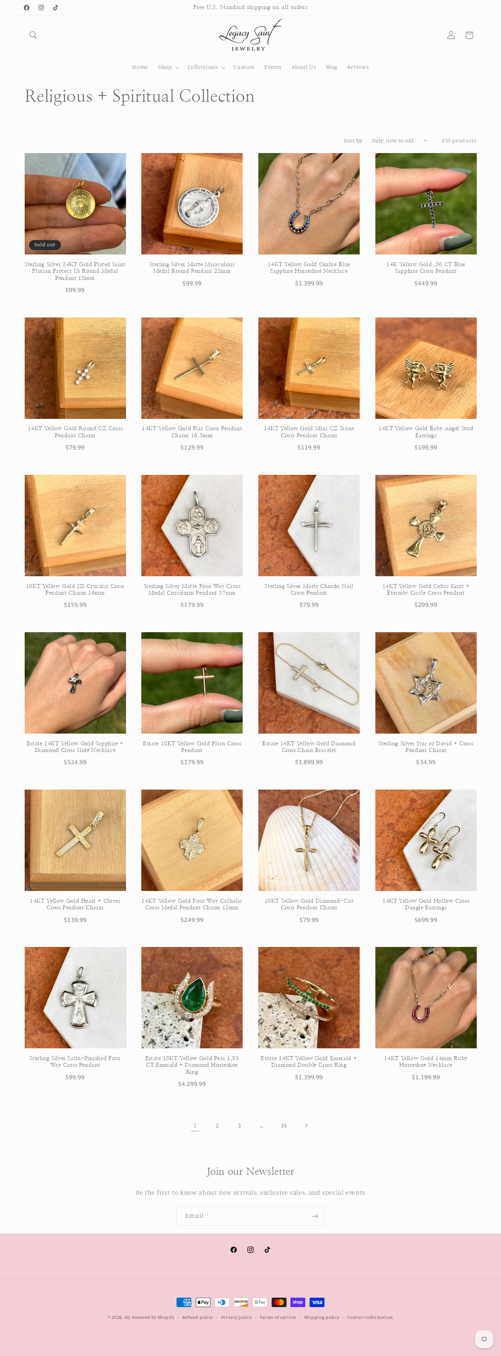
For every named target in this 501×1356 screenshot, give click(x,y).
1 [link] (195, 1125)
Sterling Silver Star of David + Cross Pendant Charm (425, 747)
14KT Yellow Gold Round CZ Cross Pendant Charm (75, 432)
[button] (34, 35)
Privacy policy (236, 1317)
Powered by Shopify (153, 1317)
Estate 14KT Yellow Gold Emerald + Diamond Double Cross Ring (309, 1062)
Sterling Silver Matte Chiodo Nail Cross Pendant (309, 590)
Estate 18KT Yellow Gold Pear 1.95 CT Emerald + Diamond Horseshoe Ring (192, 1065)
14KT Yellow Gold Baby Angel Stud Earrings (425, 432)
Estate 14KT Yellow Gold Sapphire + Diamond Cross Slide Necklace (75, 747)
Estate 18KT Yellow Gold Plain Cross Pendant (192, 747)
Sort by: (353, 140)
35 (284, 1125)
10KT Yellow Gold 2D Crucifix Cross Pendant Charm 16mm (75, 590)
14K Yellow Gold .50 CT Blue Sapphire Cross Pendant (425, 268)
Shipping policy (321, 1317)
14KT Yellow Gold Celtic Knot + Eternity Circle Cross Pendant (426, 590)
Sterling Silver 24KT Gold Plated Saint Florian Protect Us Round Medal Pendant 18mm (75, 271)
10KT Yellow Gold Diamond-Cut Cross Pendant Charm (309, 904)
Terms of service (278, 1317)
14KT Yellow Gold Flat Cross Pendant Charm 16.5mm (192, 432)
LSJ (127, 1317)
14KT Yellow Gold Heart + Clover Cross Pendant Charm (75, 904)
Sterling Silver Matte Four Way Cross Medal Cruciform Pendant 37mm (192, 590)
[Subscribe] (315, 1216)
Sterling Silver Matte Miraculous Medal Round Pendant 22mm (192, 268)
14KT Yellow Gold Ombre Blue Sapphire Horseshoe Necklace (309, 268)
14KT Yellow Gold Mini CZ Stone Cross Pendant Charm (309, 432)
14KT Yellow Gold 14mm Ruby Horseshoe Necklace (425, 1062)
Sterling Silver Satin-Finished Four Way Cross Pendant (75, 1062)
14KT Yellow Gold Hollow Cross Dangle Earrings (425, 904)
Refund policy (197, 1317)
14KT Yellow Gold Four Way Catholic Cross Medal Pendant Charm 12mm (191, 904)
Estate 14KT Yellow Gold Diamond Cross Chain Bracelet (309, 747)
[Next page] (306, 1125)
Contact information (370, 1317)
